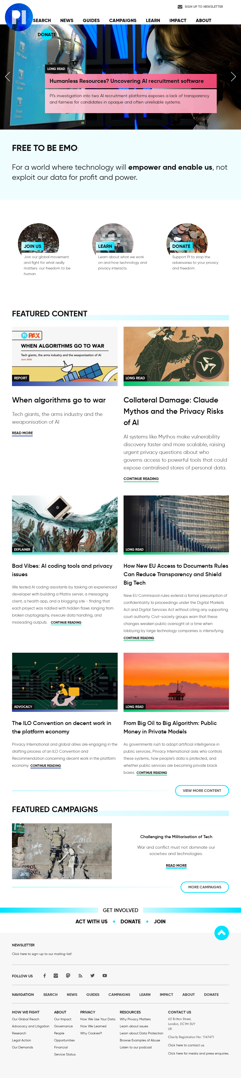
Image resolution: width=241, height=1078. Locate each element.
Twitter (92, 975)
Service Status (65, 1054)
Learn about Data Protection (141, 1033)
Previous (7, 77)
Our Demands (22, 1047)
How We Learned (93, 1026)
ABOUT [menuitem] (203, 20)
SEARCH (50, 994)
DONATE (181, 246)
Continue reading (141, 478)
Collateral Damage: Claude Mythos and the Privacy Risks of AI (174, 411)
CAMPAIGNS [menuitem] (123, 20)
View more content (202, 790)
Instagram (56, 975)
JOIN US (32, 246)
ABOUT (188, 994)
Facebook (43, 975)
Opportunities (64, 1040)
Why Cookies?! (91, 1033)
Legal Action (21, 1040)
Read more (22, 432)
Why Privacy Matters (135, 1019)
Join (160, 921)
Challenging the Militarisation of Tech (176, 836)
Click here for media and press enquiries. (198, 1053)
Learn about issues (134, 1026)
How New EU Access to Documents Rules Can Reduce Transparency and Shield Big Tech (176, 574)
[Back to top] (221, 933)
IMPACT (166, 994)
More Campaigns (204, 887)
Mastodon (68, 975)
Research (19, 1033)
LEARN (105, 246)
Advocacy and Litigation (30, 1026)
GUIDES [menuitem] (91, 20)
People (59, 1033)
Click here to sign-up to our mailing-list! (42, 954)
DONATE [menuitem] (47, 34)
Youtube (105, 975)
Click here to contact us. (186, 1045)
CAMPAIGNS (119, 994)
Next (233, 77)
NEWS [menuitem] (66, 20)
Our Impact (62, 1019)
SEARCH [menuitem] (42, 20)
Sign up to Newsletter (204, 6)
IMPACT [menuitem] (177, 20)
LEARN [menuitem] (153, 20)
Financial (61, 1047)
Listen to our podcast (136, 1047)
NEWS (72, 994)
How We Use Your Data (97, 1019)
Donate (130, 921)
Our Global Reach (25, 1019)
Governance (63, 1026)
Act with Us (92, 921)
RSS (80, 975)
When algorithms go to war (59, 400)
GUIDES (92, 994)
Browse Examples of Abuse (140, 1040)
